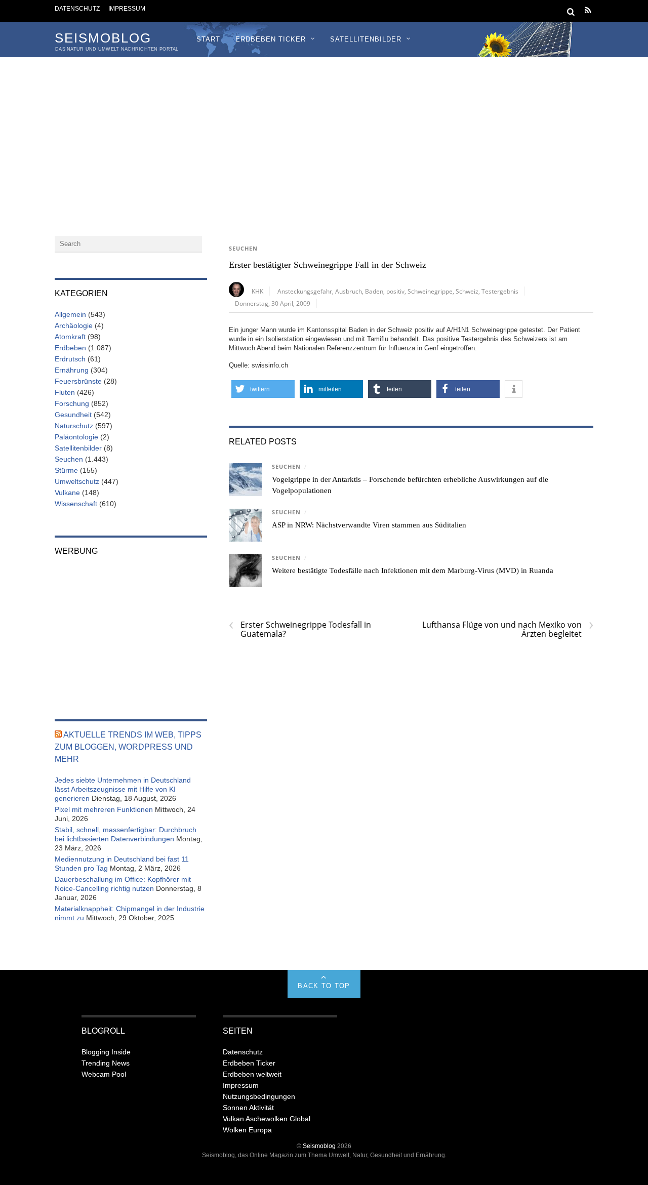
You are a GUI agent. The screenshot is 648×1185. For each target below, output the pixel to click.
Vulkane (67, 492)
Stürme (66, 470)
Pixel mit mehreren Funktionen (104, 809)
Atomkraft (70, 337)
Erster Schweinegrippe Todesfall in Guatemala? (300, 629)
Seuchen (243, 248)
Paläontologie (76, 437)
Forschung (72, 403)
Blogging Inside (106, 1052)
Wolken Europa (247, 1130)
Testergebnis (499, 291)
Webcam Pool (104, 1074)
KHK (257, 291)
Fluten (65, 392)
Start (208, 39)
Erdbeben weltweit (252, 1074)
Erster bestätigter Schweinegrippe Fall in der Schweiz (327, 265)
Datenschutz (77, 8)
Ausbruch (348, 291)
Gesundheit (73, 415)
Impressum (126, 8)
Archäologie (74, 325)
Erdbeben (70, 348)
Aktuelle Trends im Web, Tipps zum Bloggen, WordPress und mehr (128, 746)
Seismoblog (319, 1145)
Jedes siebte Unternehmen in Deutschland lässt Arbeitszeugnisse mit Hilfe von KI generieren (123, 789)
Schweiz (467, 291)
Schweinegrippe (430, 291)
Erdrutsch (70, 359)
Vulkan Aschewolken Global (266, 1119)
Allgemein (70, 314)
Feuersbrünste (78, 381)
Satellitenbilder (365, 39)
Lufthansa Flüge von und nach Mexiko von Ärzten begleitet (507, 629)
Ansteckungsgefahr (304, 291)
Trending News (106, 1063)
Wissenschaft (76, 504)
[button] (263, 389)
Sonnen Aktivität (248, 1108)
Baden (374, 291)
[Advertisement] (324, 133)
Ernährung (72, 370)
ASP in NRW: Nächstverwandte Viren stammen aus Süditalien (369, 525)
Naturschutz (74, 426)
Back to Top (324, 986)
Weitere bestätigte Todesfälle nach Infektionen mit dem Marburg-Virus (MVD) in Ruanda (412, 570)
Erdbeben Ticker (270, 39)
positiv (395, 291)
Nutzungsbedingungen (259, 1096)
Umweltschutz (77, 481)
